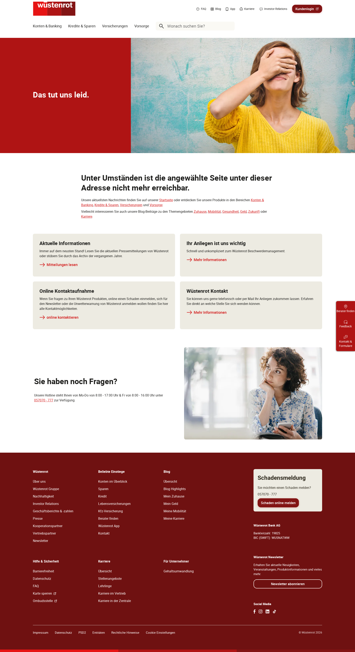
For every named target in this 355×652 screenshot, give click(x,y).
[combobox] (196, 26)
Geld (243, 211)
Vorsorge (156, 205)
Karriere (86, 216)
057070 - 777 (43, 400)
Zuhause (200, 211)
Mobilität (214, 211)
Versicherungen (131, 205)
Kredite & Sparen (107, 205)
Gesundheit (230, 211)
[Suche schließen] (230, 26)
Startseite (166, 200)
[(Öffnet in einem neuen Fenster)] (255, 611)
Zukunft (254, 211)
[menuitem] (47, 26)
